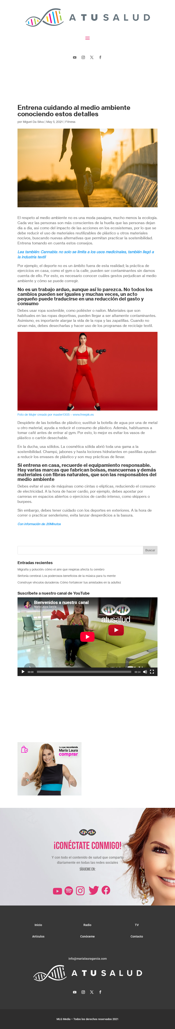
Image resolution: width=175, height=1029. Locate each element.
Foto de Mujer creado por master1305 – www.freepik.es (56, 414)
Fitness (70, 121)
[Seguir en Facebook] (100, 57)
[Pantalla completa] (152, 672)
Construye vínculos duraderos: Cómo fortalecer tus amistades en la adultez (69, 582)
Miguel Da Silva (33, 121)
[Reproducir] (23, 672)
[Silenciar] (145, 672)
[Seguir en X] (91, 57)
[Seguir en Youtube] (74, 57)
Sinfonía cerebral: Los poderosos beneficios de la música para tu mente (67, 576)
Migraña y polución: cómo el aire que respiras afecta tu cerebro (61, 569)
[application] (88, 636)
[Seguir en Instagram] (83, 57)
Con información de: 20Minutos (39, 524)
